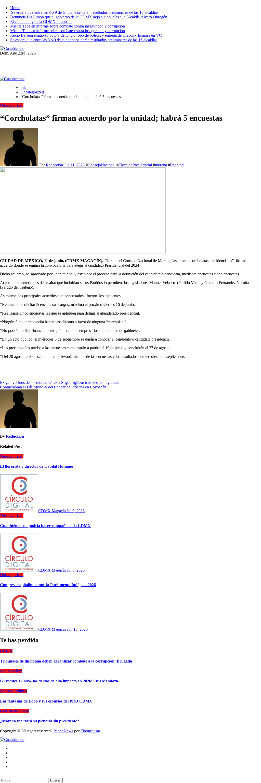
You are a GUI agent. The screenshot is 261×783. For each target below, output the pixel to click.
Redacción (54, 165)
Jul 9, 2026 (76, 511)
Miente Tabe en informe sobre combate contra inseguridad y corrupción (67, 26)
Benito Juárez (11, 671)
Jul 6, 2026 (76, 570)
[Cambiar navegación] (2, 75)
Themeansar (90, 731)
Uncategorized (11, 105)
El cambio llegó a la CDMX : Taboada (41, 21)
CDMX (6, 651)
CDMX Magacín (52, 511)
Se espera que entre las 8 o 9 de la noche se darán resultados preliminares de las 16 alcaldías (84, 12)
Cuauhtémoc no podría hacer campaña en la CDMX (45, 525)
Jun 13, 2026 (77, 629)
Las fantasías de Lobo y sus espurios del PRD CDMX (46, 701)
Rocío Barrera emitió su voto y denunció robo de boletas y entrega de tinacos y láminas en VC (86, 35)
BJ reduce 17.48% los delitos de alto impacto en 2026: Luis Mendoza (59, 681)
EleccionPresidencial (135, 165)
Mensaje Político (13, 691)
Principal (177, 165)
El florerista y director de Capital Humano (36, 466)
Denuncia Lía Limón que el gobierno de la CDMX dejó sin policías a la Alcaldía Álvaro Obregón (88, 17)
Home (15, 8)
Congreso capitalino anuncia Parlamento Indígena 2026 (48, 585)
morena (161, 165)
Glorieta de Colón (14, 711)
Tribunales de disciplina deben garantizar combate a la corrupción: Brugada (66, 661)
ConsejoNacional (101, 165)
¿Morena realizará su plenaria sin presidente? (39, 721)
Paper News (63, 731)
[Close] (2, 776)
